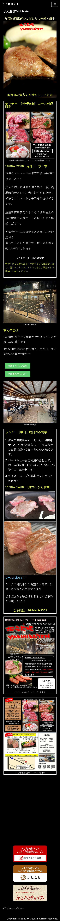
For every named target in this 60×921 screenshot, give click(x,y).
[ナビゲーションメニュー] (54, 4)
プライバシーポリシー (13, 908)
